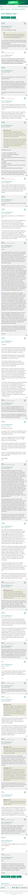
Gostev (2, 97)
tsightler (2, 696)
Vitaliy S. (3, 854)
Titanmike (3, 67)
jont (2, 661)
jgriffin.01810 (3, 837)
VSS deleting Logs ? (9, 14)
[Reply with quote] (25, 23)
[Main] (14, 2)
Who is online (5, 883)
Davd (2, 791)
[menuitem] (25, 6)
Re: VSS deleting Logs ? (7, 55)
